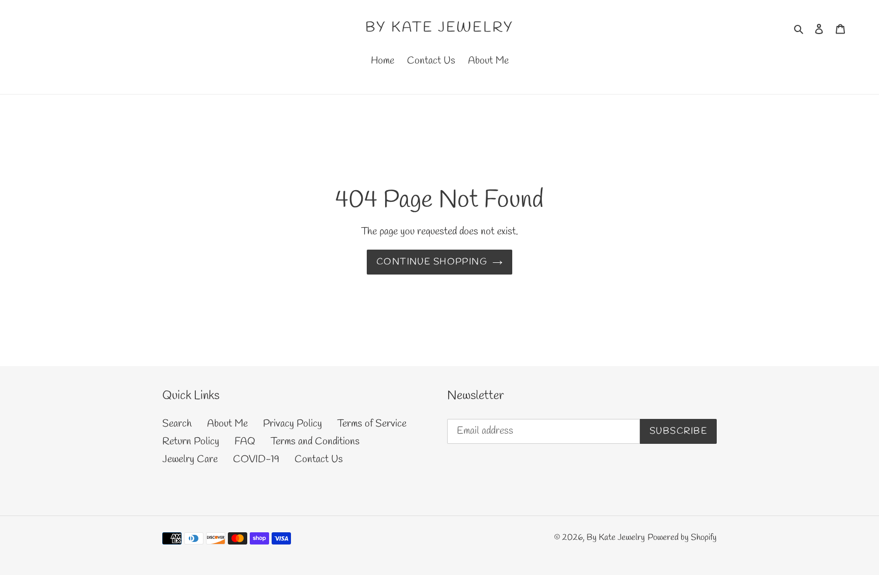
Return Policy (190, 441)
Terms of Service (371, 424)
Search (177, 424)
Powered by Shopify (682, 537)
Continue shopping (431, 262)
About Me (227, 424)
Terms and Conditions (315, 441)
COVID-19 (256, 459)
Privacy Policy (292, 424)
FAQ (245, 441)
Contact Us (319, 459)
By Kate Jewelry (439, 28)
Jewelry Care (190, 459)
